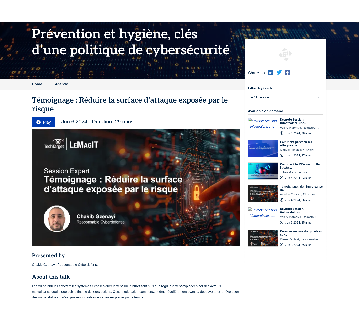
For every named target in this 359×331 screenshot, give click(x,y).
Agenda (61, 84)
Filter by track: (261, 88)
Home (37, 84)
